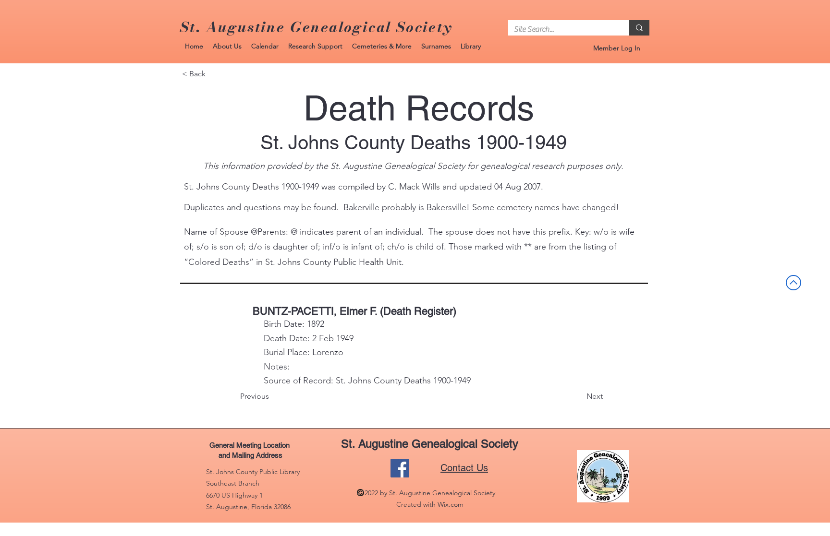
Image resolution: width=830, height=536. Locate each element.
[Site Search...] (639, 28)
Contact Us (464, 468)
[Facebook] (400, 468)
